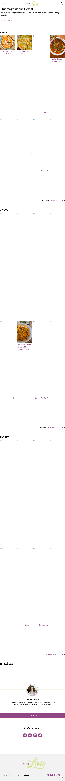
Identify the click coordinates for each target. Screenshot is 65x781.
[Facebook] (25, 735)
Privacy (26, 775)
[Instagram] (30, 735)
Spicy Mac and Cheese (24, 52)
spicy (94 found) (56, 200)
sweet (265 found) (55, 427)
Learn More (32, 715)
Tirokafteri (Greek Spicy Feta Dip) (7, 52)
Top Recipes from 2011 (8, 21)
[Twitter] (40, 735)
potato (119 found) (55, 654)
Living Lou (32, 3)
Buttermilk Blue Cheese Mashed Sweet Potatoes (24, 346)
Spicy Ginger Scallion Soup (57, 60)
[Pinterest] (35, 735)
